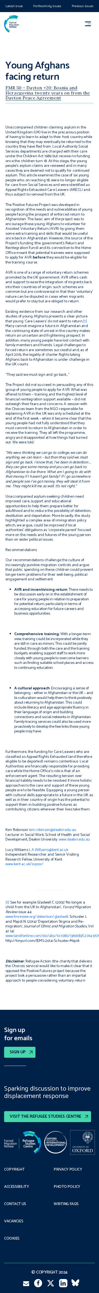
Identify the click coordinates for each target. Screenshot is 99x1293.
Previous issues (83, 6)
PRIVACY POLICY (68, 1170)
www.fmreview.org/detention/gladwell (37, 917)
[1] (85, 321)
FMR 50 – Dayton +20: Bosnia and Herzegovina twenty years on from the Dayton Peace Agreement (48, 93)
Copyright (14, 1170)
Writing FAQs (66, 1204)
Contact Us (15, 1204)
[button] (90, 23)
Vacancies (13, 1221)
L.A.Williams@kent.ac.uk (48, 850)
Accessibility (16, 1187)
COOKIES (12, 1239)
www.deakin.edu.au (74, 839)
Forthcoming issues (47, 6)
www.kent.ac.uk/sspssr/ (25, 864)
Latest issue (14, 6)
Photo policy (67, 1187)
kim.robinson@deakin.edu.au (52, 830)
